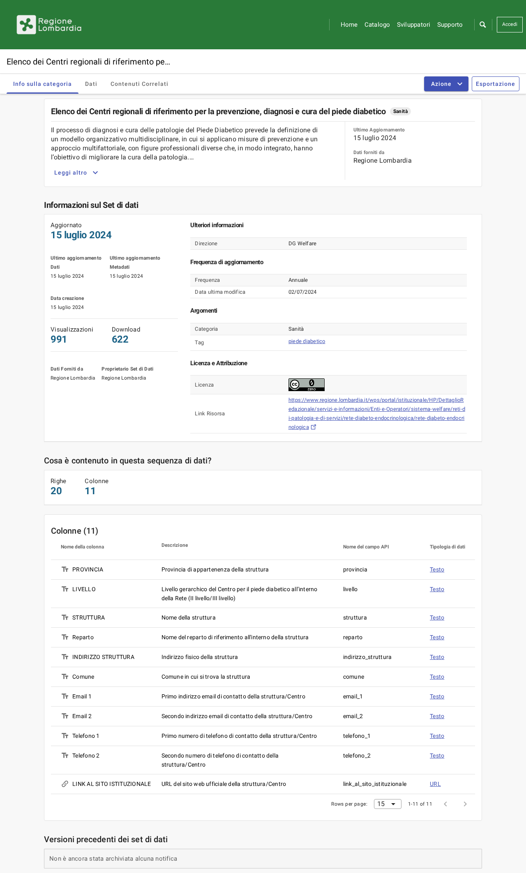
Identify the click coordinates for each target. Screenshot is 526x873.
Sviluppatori (414, 24)
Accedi (510, 24)
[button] (482, 24)
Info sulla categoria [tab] (42, 84)
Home (349, 24)
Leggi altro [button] (70, 172)
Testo (437, 569)
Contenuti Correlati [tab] (139, 84)
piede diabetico (306, 341)
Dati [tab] (91, 84)
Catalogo (377, 24)
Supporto (450, 24)
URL (435, 784)
